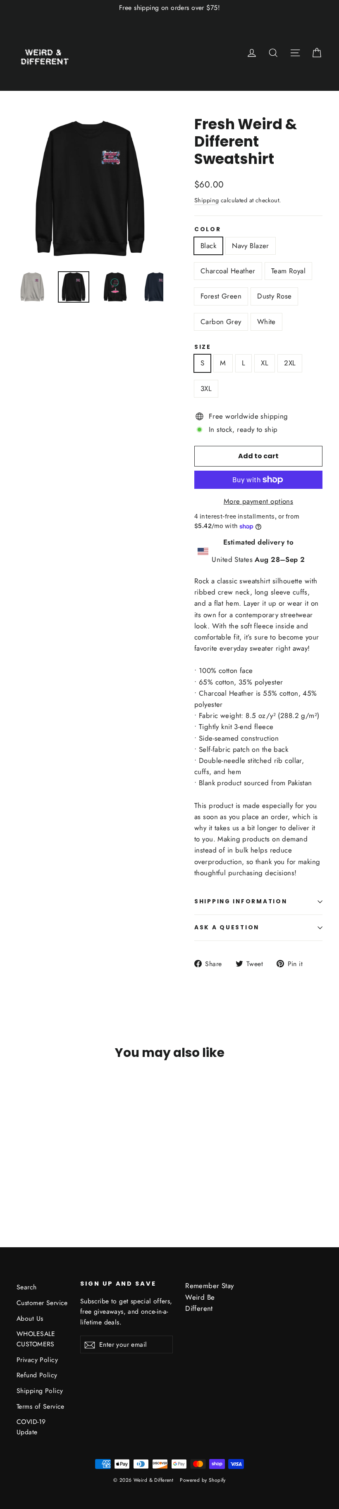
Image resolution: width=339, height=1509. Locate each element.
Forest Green (221, 296)
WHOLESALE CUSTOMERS (36, 1339)
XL (264, 363)
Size (202, 347)
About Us (30, 1318)
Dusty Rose (274, 296)
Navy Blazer (250, 246)
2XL (290, 363)
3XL (206, 388)
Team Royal (288, 271)
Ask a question (226, 927)
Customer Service (42, 1303)
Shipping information (240, 901)
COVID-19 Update (31, 1427)
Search (27, 1287)
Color (207, 229)
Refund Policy (37, 1375)
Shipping (206, 200)
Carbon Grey (221, 322)
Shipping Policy (40, 1390)
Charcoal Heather (228, 271)
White (266, 322)
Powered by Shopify (203, 1480)
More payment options (259, 501)
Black (208, 246)
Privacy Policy (37, 1359)
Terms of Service (40, 1406)
